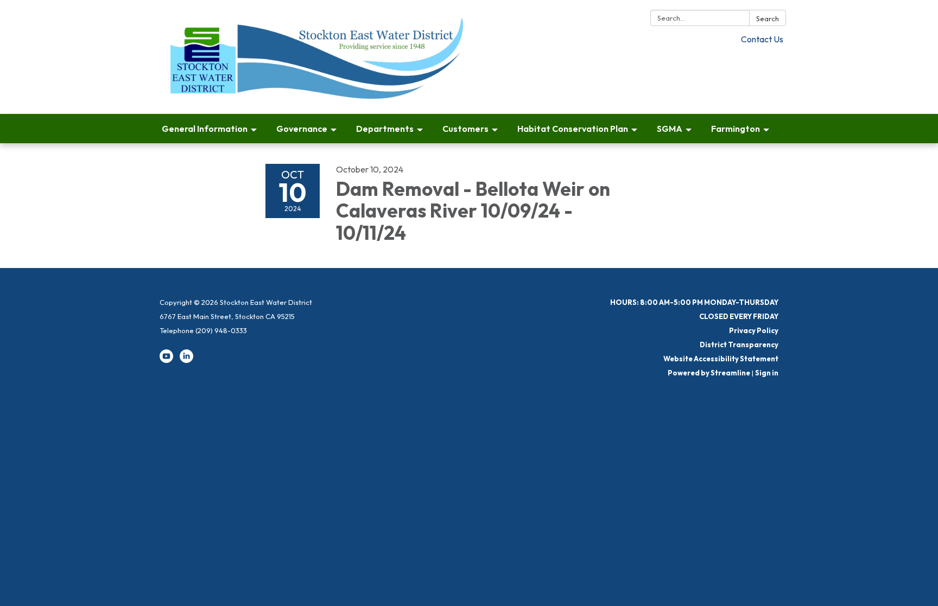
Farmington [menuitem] (735, 128)
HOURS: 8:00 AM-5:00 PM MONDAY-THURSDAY (694, 302)
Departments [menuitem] (385, 128)
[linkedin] (186, 360)
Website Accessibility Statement (720, 358)
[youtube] (166, 360)
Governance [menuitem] (301, 128)
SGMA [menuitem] (669, 128)
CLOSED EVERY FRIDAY (738, 316)
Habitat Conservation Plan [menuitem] (572, 128)
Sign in (766, 372)
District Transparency (739, 344)
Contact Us (762, 39)
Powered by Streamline (709, 372)
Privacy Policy (753, 330)
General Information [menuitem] (205, 128)
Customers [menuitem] (465, 128)
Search (767, 18)
